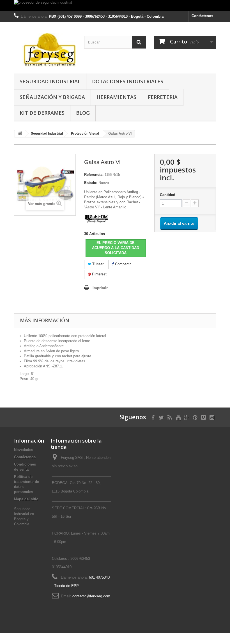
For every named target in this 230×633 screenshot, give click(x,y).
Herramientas (116, 97)
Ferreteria (163, 97)
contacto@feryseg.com (91, 596)
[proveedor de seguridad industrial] (115, 5)
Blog (83, 112)
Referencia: (94, 174)
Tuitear (97, 264)
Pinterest (99, 274)
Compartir (122, 264)
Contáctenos (202, 16)
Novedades (23, 450)
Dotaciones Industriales (127, 81)
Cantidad (167, 195)
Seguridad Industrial (50, 81)
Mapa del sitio (26, 499)
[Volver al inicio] (20, 133)
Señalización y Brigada (52, 97)
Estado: (90, 183)
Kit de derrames (42, 112)
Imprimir (100, 288)
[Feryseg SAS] (45, 49)
